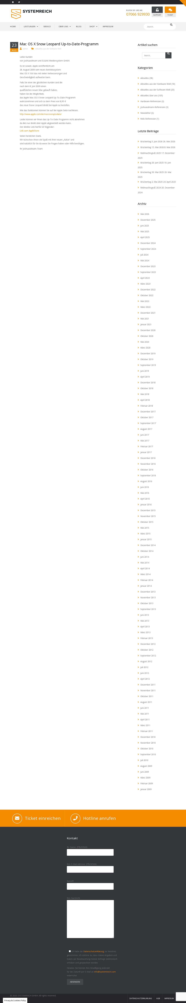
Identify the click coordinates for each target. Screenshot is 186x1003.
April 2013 (145, 626)
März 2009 (145, 777)
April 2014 (145, 568)
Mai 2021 (144, 318)
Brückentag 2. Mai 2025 (151, 181)
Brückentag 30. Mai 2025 (152, 172)
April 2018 (145, 400)
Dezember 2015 (147, 510)
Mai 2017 (144, 440)
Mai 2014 (144, 562)
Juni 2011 (144, 708)
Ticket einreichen (43, 818)
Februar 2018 (146, 405)
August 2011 (146, 702)
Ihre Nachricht (73, 898)
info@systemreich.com (105, 971)
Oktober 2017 (146, 417)
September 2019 (148, 365)
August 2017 (146, 429)
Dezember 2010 (147, 737)
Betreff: (70, 881)
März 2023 (145, 283)
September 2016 (148, 475)
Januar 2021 (146, 324)
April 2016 (145, 498)
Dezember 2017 (147, 411)
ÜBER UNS (63, 26)
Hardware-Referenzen (150, 101)
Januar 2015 (146, 539)
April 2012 (145, 678)
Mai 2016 (144, 493)
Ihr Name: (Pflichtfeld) (77, 847)
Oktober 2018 (146, 388)
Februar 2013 (146, 638)
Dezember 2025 (147, 219)
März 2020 (145, 347)
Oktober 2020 (146, 336)
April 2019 (145, 376)
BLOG (79, 26)
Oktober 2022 (146, 295)
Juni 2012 (144, 673)
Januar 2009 (146, 789)
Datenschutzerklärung (93, 951)
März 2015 (145, 533)
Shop (92, 26)
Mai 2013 (144, 620)
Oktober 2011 (146, 696)
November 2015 (148, 516)
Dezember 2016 (147, 458)
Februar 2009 (146, 783)
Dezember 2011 (147, 684)
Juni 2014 (144, 556)
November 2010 (148, 742)
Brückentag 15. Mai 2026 (152, 147)
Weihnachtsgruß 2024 (150, 187)
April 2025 (145, 237)
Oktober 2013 (146, 603)
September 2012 (148, 655)
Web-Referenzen (148, 118)
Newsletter (145, 113)
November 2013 (148, 597)
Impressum (169, 998)
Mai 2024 (144, 260)
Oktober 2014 (146, 551)
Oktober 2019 (146, 359)
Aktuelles (144, 78)
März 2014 (145, 574)
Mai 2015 (144, 527)
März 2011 (145, 725)
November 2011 (148, 690)
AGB (158, 998)
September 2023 (148, 272)
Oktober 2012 (146, 649)
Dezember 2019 (147, 353)
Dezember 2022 (147, 289)
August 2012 (146, 661)
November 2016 (148, 463)
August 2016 (146, 481)
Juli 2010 (144, 760)
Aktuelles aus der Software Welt (48, 48)
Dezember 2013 (147, 591)
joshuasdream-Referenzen (152, 107)
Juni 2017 (144, 434)
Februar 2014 (146, 580)
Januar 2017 (146, 452)
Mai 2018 (144, 394)
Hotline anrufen (99, 818)
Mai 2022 (144, 301)
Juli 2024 (144, 254)
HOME (13, 26)
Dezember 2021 (147, 312)
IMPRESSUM (108, 26)
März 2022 (145, 307)
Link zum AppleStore (29, 130)
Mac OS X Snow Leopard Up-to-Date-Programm (59, 43)
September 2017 (148, 423)
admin (25, 48)
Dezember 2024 (147, 243)
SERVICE (47, 26)
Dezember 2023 (147, 266)
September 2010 (148, 754)
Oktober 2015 (146, 522)
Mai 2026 (144, 214)
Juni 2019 (144, 371)
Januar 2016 (146, 504)
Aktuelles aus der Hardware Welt (155, 84)
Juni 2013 (144, 615)
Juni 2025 (144, 225)
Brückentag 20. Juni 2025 (152, 162)
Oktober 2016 (146, 469)
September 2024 (148, 249)
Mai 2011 (144, 713)
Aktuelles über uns (149, 95)
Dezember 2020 (147, 330)
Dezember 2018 (147, 382)
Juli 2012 (144, 667)
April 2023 (145, 278)
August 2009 (146, 766)
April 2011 (145, 719)
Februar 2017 (146, 446)
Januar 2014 (146, 586)
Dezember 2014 (147, 545)
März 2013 (145, 632)
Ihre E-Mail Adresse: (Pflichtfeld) (82, 864)
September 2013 (148, 609)
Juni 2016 (144, 487)
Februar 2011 (146, 731)
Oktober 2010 (146, 748)
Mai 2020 (144, 341)
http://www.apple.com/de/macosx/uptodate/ (41, 114)
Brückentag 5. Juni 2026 (151, 141)
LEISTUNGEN (29, 26)
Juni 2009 (144, 771)
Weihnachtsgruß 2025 (150, 153)
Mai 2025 (144, 231)
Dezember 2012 (147, 644)
